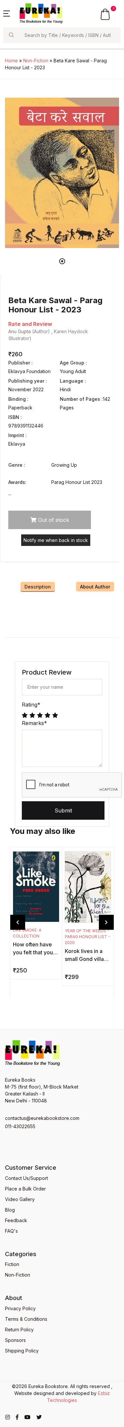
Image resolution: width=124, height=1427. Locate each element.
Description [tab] (37, 586)
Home (11, 60)
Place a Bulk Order (25, 1188)
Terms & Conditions (26, 1319)
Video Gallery (20, 1199)
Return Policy (19, 1329)
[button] (6, 13)
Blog (10, 1210)
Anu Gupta (19, 331)
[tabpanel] (62, 173)
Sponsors (15, 1340)
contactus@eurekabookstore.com (42, 1118)
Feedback (16, 1220)
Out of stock (52, 520)
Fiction (12, 1264)
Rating (31, 704)
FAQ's (11, 1231)
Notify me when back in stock (55, 540)
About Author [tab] (95, 586)
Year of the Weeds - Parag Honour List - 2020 (87, 936)
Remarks (34, 723)
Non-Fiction (35, 60)
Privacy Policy (20, 1308)
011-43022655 (20, 1126)
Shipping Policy (22, 1350)
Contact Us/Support (26, 1178)
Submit (63, 810)
